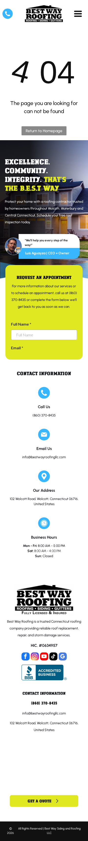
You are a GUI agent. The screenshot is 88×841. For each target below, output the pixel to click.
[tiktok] (53, 657)
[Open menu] (78, 13)
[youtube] (44, 657)
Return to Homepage (44, 130)
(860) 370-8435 (44, 415)
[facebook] (26, 657)
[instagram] (35, 657)
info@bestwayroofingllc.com (44, 457)
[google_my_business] (63, 657)
